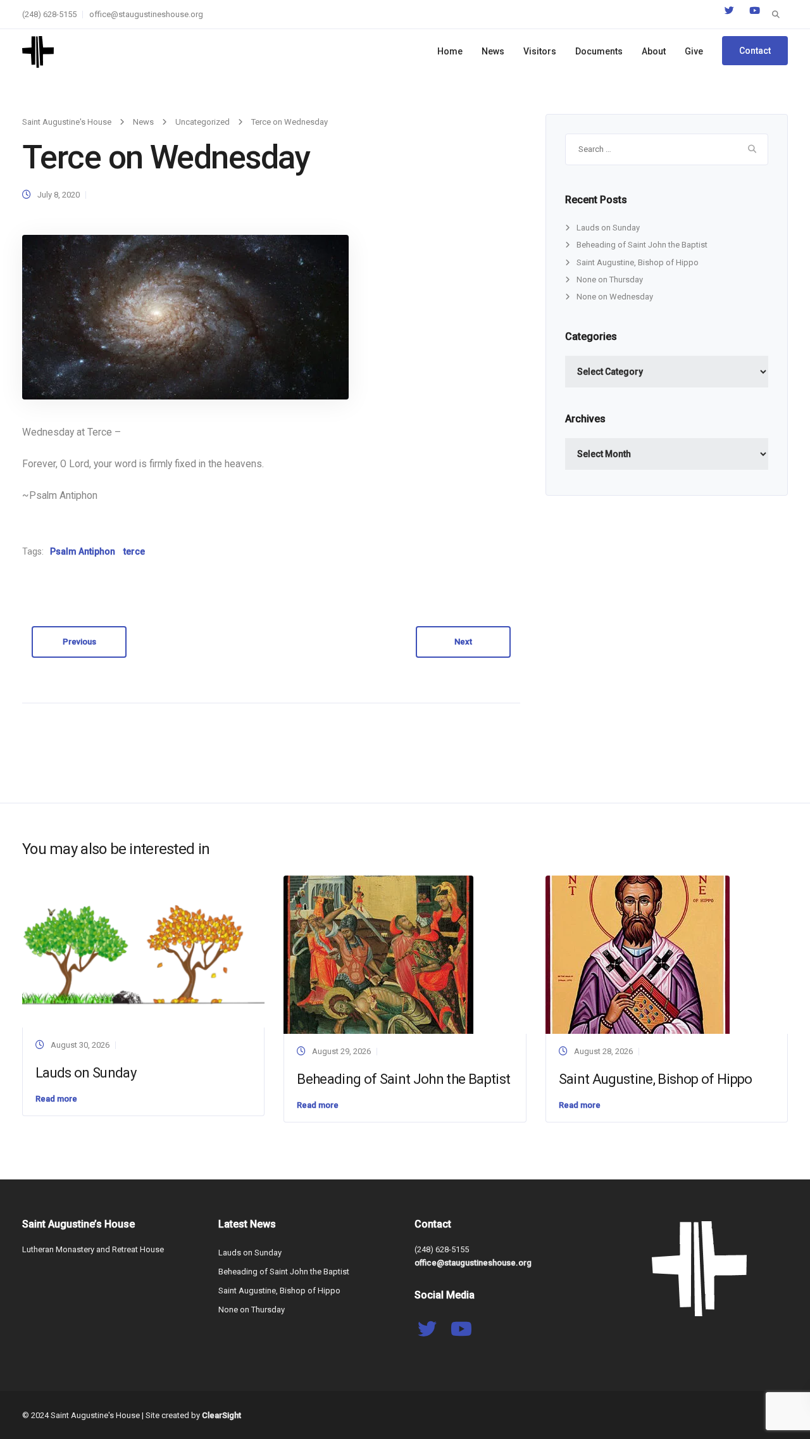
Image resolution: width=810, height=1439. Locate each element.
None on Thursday (609, 279)
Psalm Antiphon (82, 551)
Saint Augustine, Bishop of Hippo (637, 262)
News (493, 51)
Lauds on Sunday (608, 227)
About (654, 51)
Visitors (539, 51)
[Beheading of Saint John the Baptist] (378, 954)
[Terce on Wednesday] (185, 317)
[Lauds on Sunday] (143, 951)
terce (134, 551)
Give (694, 51)
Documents (599, 51)
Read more (56, 1098)
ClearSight (221, 1415)
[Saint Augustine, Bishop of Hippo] (637, 954)
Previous (79, 641)
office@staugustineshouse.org (146, 14)
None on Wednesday (614, 296)
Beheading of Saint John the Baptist (641, 244)
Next (463, 641)
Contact (755, 51)
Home (450, 51)
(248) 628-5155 (49, 14)
